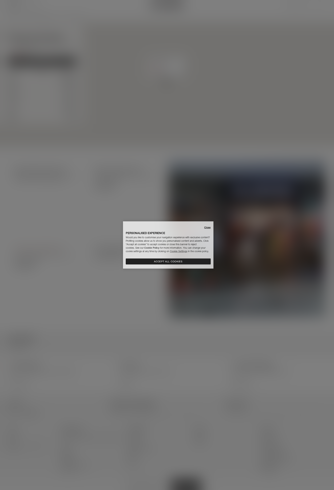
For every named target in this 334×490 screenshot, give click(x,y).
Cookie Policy (151, 247)
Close (207, 227)
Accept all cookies (168, 261)
